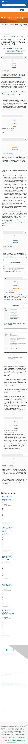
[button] (26, 725)
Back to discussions (6, 34)
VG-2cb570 (14, 123)
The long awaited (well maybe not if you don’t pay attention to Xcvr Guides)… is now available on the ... (15, 51)
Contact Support (5, 714)
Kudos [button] (25, 57)
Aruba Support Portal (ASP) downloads (10, 77)
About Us (3, 694)
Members (23, 24)
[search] (11, 5)
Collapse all (12, 36)
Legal (2, 705)
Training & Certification (6, 716)
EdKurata (14, 65)
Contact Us (3, 697)
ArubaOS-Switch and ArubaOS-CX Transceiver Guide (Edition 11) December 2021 (7, 499)
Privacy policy (4, 701)
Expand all (6, 36)
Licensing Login (4, 720)
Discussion (13, 24)
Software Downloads (5, 718)
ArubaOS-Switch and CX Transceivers (10, 94)
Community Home (4, 24)
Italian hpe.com (11, 323)
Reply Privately (8, 71)
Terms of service (5, 703)
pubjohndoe (15, 462)
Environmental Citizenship (6, 699)
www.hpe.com (16, 685)
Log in (22, 10)
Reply (3, 71)
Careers (3, 695)
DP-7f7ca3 (14, 147)
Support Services (5, 712)
